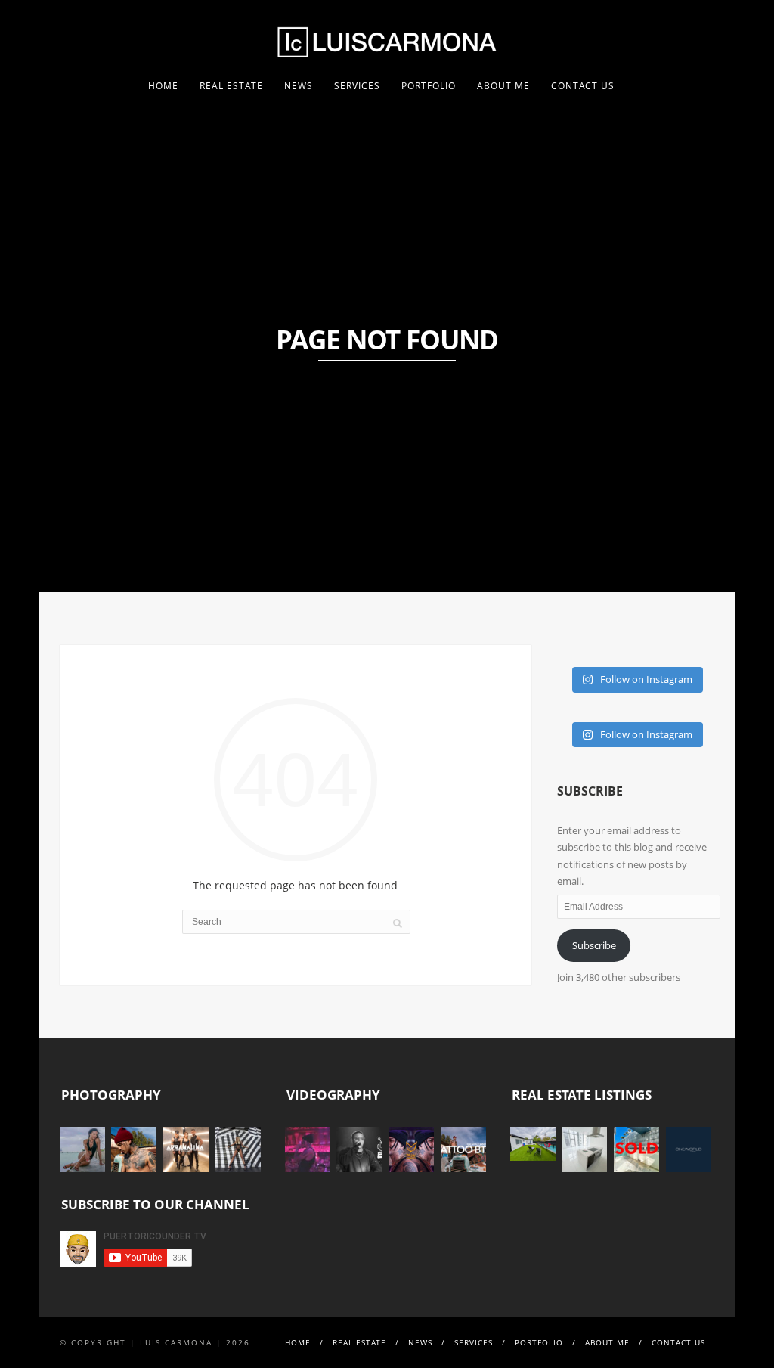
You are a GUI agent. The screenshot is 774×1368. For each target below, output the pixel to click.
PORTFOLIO (428, 85)
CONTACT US (583, 85)
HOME (163, 85)
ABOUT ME (503, 85)
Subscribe (594, 945)
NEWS (298, 85)
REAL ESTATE (231, 85)
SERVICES (357, 85)
